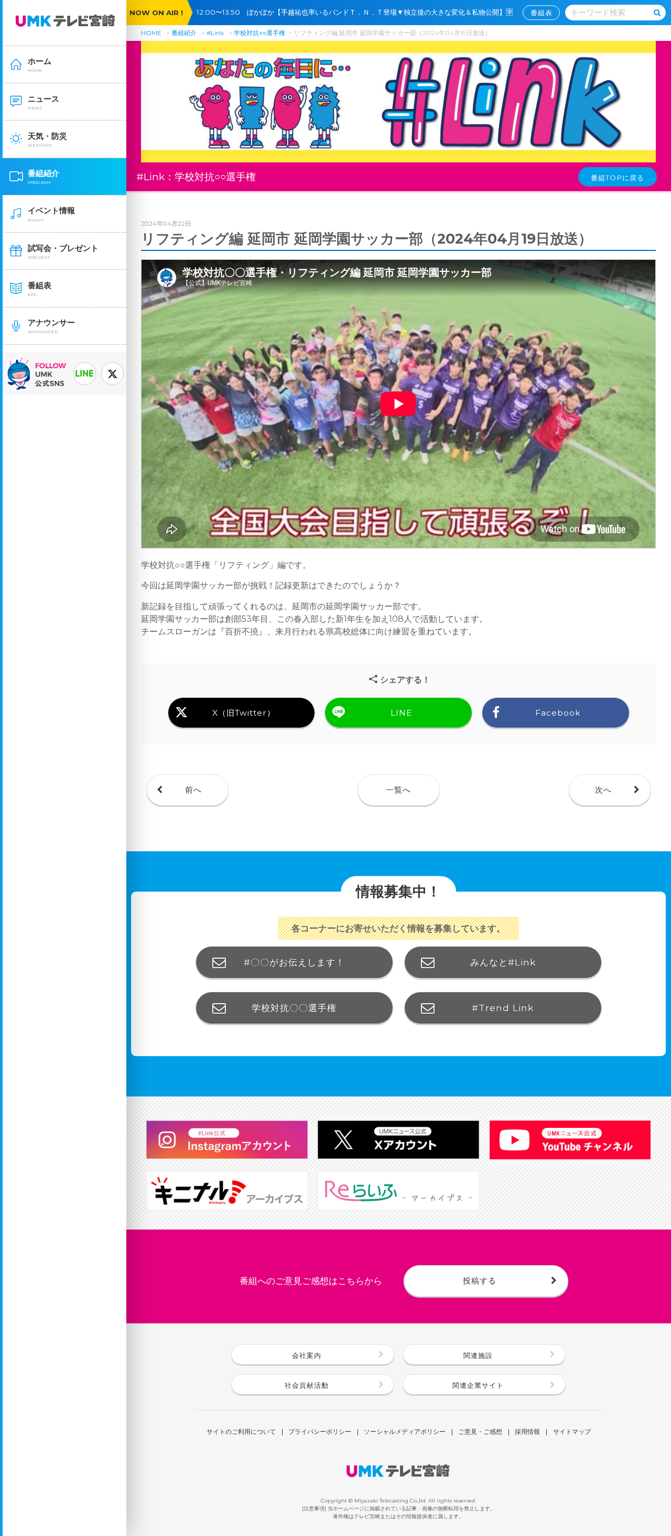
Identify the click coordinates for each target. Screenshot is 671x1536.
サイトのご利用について (241, 1432)
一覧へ (398, 790)
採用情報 (527, 1432)
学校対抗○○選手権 (259, 33)
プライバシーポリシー (319, 1432)
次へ (603, 790)
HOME (151, 33)
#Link (215, 33)
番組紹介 (184, 33)
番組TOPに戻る (617, 177)
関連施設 (478, 1355)
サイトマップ (572, 1432)
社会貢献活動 (307, 1385)
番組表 (542, 12)
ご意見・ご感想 (480, 1432)
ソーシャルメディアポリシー (405, 1432)
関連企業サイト (478, 1385)
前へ (193, 790)
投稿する (479, 1281)
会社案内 (306, 1355)
